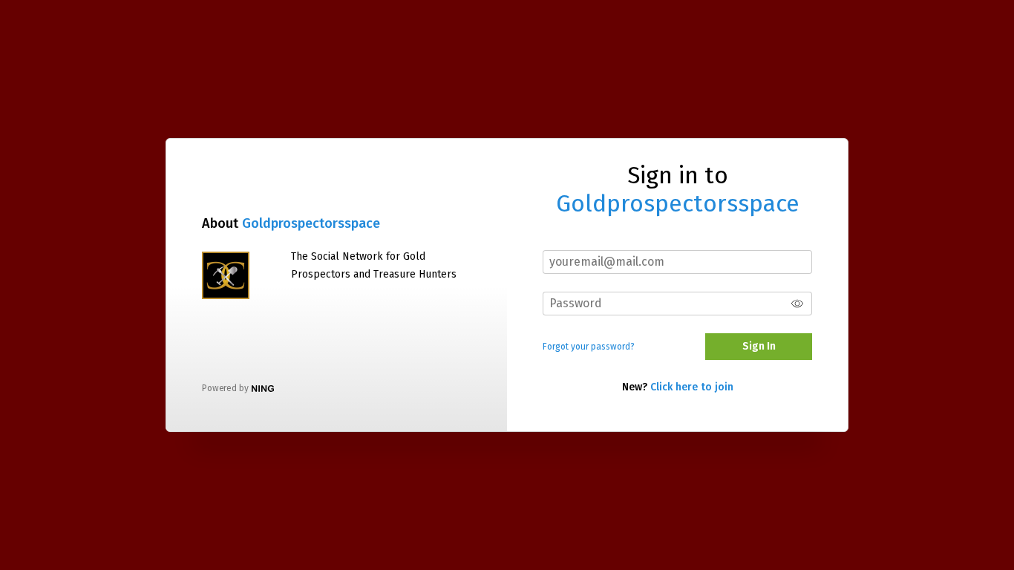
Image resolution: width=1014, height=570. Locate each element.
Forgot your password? (589, 346)
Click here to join (691, 387)
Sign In (759, 346)
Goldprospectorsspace (311, 223)
